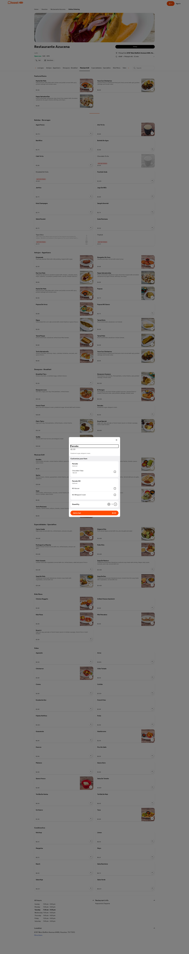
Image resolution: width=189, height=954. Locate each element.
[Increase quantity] (115, 504)
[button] (94, 513)
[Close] (117, 440)
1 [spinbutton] (112, 504)
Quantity (75, 504)
